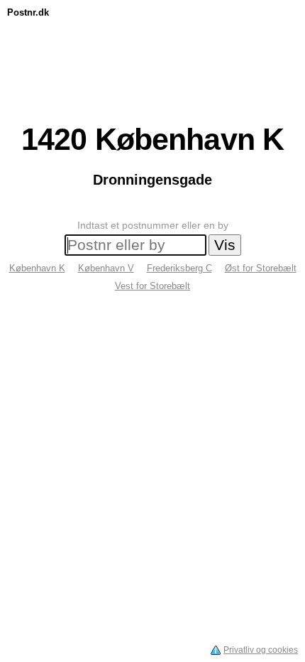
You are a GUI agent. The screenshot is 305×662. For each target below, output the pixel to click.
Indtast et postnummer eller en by (152, 225)
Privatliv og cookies (260, 650)
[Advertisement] (152, 55)
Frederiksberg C (179, 268)
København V (106, 268)
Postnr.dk (28, 12)
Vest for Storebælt (152, 286)
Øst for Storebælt (260, 268)
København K (37, 268)
